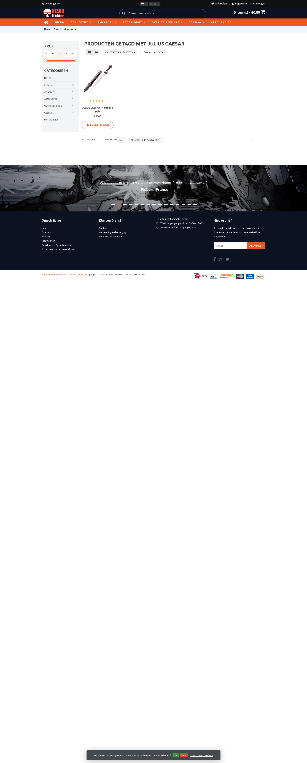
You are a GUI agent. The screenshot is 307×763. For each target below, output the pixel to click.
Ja (175, 755)
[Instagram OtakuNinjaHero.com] (222, 259)
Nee (183, 755)
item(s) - (247, 12)
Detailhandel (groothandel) (56, 245)
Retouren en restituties (111, 236)
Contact (103, 228)
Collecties (80, 22)
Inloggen (260, 3)
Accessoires (133, 22)
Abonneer (256, 245)
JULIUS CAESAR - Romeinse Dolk (97, 109)
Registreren (241, 3)
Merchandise (221, 22)
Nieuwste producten (119, 52)
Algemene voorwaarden (54, 274)
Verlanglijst (220, 3)
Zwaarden (106, 22)
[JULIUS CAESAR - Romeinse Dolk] (98, 79)
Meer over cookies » (201, 755)
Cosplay (195, 22)
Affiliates (46, 236)
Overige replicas (166, 22)
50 (160, 52)
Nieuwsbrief (48, 240)
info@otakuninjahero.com (174, 219)
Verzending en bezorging (112, 232)
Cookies (72, 274)
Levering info (52, 3)
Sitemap (82, 274)
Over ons (47, 232)
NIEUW (59, 22)
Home (45, 228)
